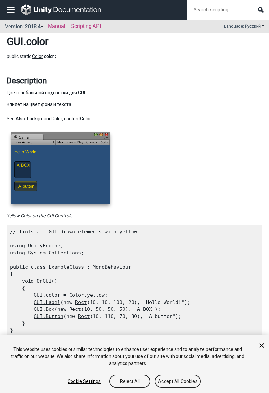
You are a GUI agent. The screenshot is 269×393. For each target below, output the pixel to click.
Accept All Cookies (177, 381)
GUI (15, 41)
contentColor (77, 118)
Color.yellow (87, 295)
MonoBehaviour (112, 267)
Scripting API (86, 26)
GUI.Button (48, 316)
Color (37, 56)
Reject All (130, 381)
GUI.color (47, 295)
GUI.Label (47, 302)
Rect (81, 302)
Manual (56, 26)
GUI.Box (44, 309)
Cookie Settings (84, 381)
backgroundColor (44, 118)
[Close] (262, 345)
